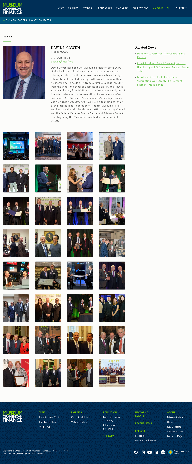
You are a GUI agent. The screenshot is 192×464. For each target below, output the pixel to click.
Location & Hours (48, 421)
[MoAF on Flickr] (163, 452)
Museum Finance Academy (112, 418)
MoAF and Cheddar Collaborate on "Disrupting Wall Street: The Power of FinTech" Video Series (159, 80)
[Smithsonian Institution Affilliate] (178, 452)
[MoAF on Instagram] (143, 452)
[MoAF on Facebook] (136, 452)
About (159, 8)
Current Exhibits (79, 417)
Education (105, 8)
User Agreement (26, 453)
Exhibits (73, 8)
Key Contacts (174, 426)
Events (87, 8)
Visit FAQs (44, 426)
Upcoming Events (141, 414)
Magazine (122, 8)
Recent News (143, 423)
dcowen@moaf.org (62, 61)
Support (181, 8)
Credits (39, 453)
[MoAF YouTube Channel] (149, 452)
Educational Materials (109, 427)
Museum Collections (145, 440)
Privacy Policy (9, 453)
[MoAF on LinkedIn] (156, 452)
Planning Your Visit (49, 417)
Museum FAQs (174, 436)
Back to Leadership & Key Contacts (28, 20)
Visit (61, 8)
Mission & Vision (175, 417)
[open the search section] (168, 8)
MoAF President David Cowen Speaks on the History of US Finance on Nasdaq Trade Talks (163, 67)
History (171, 421)
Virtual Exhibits (79, 421)
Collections (141, 8)
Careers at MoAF (176, 431)
